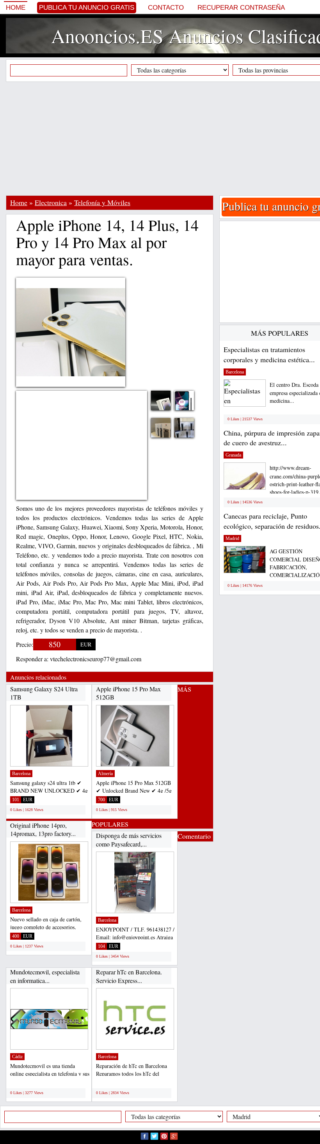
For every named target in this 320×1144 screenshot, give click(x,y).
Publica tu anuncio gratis (86, 7)
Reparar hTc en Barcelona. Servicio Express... (129, 976)
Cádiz (17, 1056)
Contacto (166, 7)
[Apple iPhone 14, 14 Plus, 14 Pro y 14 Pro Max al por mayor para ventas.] (190, 405)
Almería (105, 773)
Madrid (232, 538)
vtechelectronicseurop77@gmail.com (95, 659)
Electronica (51, 202)
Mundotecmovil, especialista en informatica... (45, 976)
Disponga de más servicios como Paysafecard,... (129, 839)
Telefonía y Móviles (102, 202)
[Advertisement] (163, 138)
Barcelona (21, 773)
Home (15, 7)
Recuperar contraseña (241, 7)
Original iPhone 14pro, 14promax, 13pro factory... (43, 829)
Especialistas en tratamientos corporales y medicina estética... (269, 354)
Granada (233, 455)
